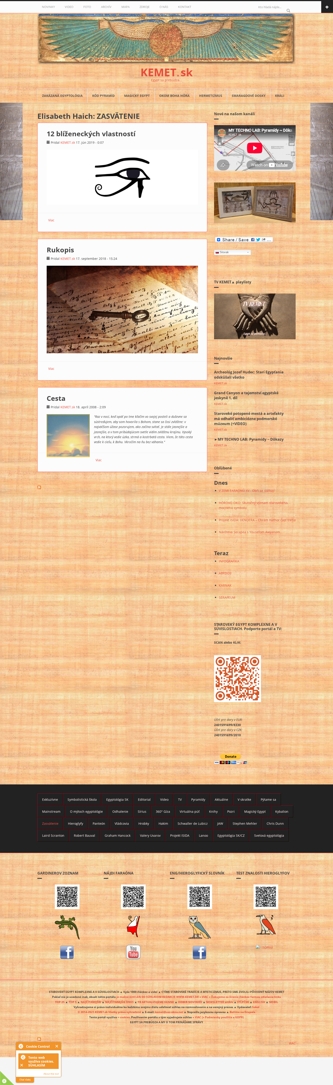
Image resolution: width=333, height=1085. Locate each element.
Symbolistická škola (82, 799)
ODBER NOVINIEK (190, 1002)
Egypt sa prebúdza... (166, 80)
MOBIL (273, 1002)
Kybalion (281, 811)
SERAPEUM (227, 597)
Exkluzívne (50, 799)
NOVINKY (48, 7)
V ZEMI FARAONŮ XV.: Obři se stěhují (247, 490)
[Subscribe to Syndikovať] (166, 1039)
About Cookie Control (20, 1046)
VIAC (292, 1043)
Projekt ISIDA (179, 835)
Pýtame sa (268, 799)
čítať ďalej (24, 1079)
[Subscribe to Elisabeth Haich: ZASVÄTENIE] (122, 487)
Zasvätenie (50, 823)
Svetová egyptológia (269, 835)
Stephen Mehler (245, 823)
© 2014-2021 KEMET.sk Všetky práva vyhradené (109, 1012)
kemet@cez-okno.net (169, 1012)
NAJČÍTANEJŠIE (91, 1002)
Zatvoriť (57, 1046)
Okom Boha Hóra (174, 95)
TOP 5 (73, 1002)
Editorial (144, 799)
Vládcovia (122, 823)
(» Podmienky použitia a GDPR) (223, 1017)
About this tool (51, 1074)
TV (180, 799)
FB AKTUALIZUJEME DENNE (156, 1002)
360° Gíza (163, 811)
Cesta (56, 398)
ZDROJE (145, 7)
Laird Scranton (53, 835)
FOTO (87, 7)
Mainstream (51, 811)
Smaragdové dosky (248, 95)
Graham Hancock (117, 835)
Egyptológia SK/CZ (231, 835)
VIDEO (69, 7)
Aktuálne (221, 799)
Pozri (231, 811)
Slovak (224, 252)
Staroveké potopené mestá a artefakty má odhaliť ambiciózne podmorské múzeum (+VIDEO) (249, 418)
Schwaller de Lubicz (193, 823)
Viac (51, 220)
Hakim (163, 823)
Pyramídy (198, 799)
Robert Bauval (84, 835)
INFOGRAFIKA (229, 561)
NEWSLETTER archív (219, 1002)
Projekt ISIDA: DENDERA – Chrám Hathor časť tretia (257, 520)
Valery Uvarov (150, 835)
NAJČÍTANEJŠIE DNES (119, 1002)
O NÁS (163, 7)
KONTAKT (184, 7)
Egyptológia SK (117, 799)
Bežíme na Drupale (242, 1012)
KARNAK (225, 585)
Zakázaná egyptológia (62, 95)
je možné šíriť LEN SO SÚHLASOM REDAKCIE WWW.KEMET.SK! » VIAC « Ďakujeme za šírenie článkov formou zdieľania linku (198, 997)
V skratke (244, 799)
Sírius (142, 811)
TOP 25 (60, 1002)
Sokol (255, 1007)
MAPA (125, 7)
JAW (220, 823)
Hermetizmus (210, 95)
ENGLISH (259, 1002)
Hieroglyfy (75, 823)
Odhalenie (120, 811)
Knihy (213, 811)
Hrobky (143, 823)
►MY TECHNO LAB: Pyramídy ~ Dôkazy (249, 439)
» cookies (124, 1017)
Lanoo (203, 835)
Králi (279, 95)
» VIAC (197, 1017)
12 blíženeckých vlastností (91, 133)
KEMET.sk (67, 142)
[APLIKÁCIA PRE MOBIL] (67, 896)
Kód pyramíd (103, 95)
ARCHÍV (106, 7)
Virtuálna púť (190, 811)
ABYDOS (225, 573)
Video (164, 799)
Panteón (99, 823)
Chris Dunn (275, 823)
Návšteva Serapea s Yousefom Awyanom (249, 532)
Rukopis (60, 249)
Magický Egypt (137, 95)
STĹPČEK (243, 1002)
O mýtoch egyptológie (86, 811)
